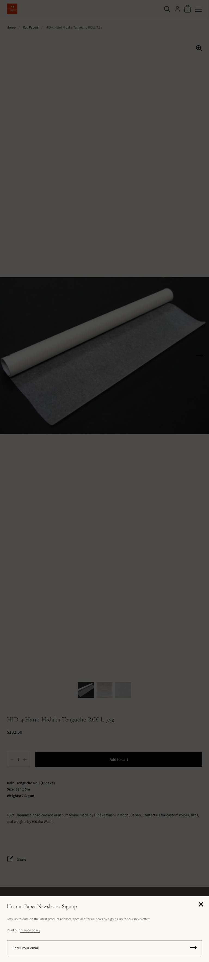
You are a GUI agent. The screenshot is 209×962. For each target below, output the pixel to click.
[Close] (201, 904)
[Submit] (193, 947)
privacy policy (30, 930)
